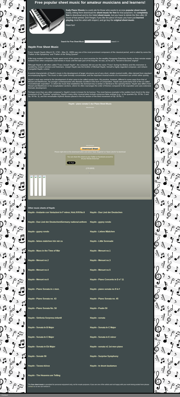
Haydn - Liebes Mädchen (102, 231)
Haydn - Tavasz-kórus (39, 366)
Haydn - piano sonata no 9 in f (105, 289)
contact (30, 386)
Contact (5, 395)
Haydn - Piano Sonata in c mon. (43, 289)
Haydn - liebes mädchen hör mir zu (45, 241)
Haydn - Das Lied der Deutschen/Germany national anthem (57, 222)
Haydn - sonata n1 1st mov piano (106, 347)
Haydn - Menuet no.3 (100, 260)
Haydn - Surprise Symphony (104, 356)
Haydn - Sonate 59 (37, 356)
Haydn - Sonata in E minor (103, 337)
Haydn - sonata (97, 318)
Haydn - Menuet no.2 (38, 260)
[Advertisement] (90, 126)
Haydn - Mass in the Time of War (44, 251)
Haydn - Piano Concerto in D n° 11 (107, 279)
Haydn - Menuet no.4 (38, 270)
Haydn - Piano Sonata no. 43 (42, 299)
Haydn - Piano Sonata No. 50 (42, 308)
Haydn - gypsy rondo (100, 222)
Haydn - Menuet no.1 (100, 251)
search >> (115, 42)
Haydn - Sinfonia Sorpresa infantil (45, 318)
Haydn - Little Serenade (101, 241)
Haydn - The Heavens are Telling (44, 375)
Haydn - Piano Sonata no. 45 (104, 299)
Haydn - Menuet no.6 (38, 279)
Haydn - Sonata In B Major (41, 327)
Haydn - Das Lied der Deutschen (106, 212)
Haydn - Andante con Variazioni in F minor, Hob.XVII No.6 (56, 212)
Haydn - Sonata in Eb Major (41, 347)
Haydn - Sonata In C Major (103, 327)
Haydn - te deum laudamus (103, 366)
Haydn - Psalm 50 (98, 308)
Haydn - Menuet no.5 (100, 270)
